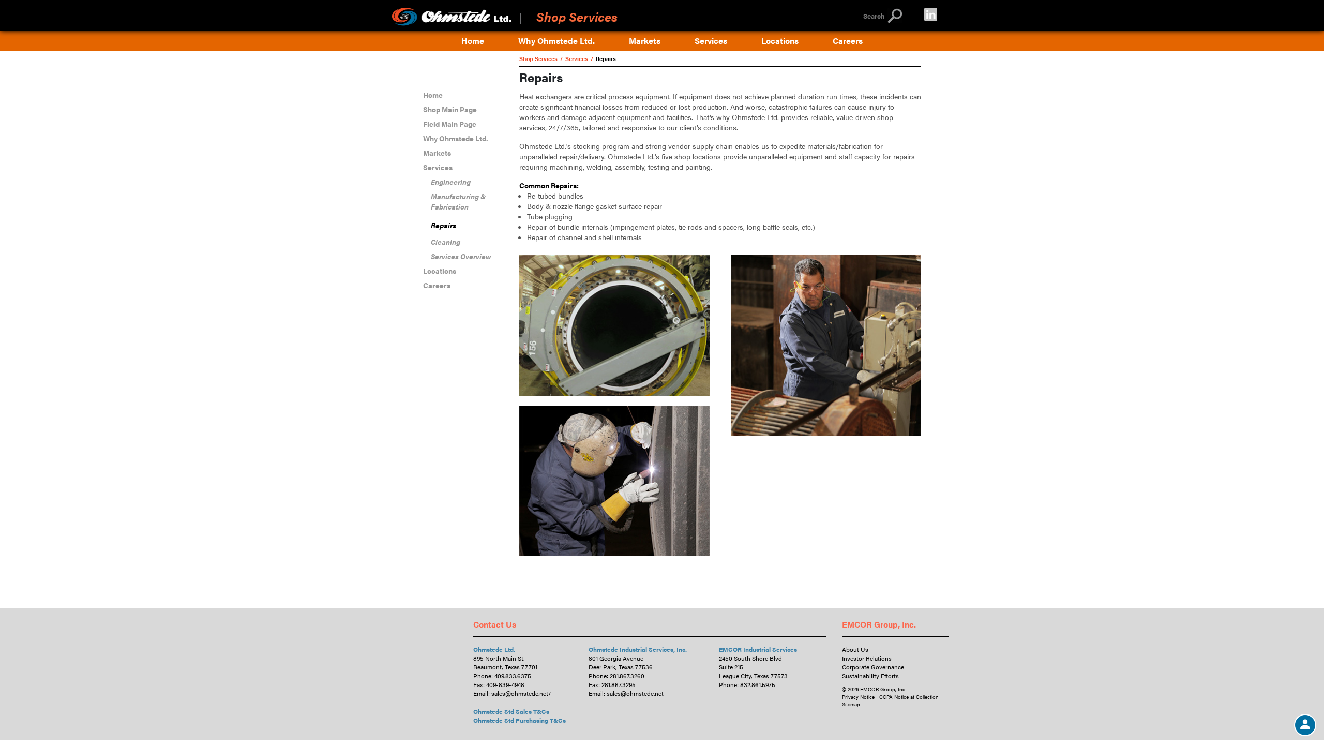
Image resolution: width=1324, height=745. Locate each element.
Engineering (451, 181)
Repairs (443, 225)
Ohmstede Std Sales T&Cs (511, 711)
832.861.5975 (757, 684)
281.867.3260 (627, 675)
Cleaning (445, 241)
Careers (848, 41)
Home (472, 41)
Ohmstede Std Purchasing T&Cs (519, 720)
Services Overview (461, 256)
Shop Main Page (450, 109)
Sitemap (851, 704)
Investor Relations (867, 658)
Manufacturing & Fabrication (458, 201)
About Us (855, 649)
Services (711, 41)
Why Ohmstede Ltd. (556, 41)
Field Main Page (449, 123)
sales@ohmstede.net (519, 693)
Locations (780, 41)
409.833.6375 (512, 675)
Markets (644, 41)
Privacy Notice (858, 697)
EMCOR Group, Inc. (879, 624)
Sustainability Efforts (870, 675)
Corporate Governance (873, 667)
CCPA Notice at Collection (909, 697)
